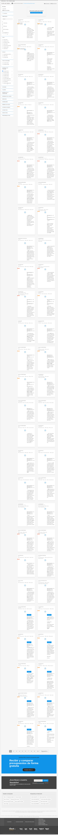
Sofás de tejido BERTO (34, 801)
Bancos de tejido (6, 799)
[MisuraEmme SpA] (30, 698)
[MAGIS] (51, 669)
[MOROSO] (30, 726)
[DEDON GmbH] (51, 612)
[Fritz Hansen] (51, 639)
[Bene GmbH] (30, 269)
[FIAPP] (51, 379)
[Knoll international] (30, 639)
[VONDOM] (30, 187)
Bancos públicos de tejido (19, 801)
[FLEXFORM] (30, 25)
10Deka (5, 26)
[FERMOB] (51, 698)
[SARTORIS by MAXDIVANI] (51, 297)
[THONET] (30, 430)
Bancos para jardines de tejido (8, 801)
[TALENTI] (30, 535)
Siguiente (44, 751)
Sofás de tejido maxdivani (45, 803)
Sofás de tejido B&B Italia (35, 799)
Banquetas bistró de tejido (15, 799)
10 (38, 751)
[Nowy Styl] (30, 669)
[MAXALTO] (30, 108)
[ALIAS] (51, 483)
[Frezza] (51, 726)
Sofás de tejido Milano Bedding (46, 799)
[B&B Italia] (51, 50)
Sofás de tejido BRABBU (35, 803)
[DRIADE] (30, 612)
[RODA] (51, 135)
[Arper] (30, 352)
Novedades (5, 13)
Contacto (29, 642)
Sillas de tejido (6, 803)
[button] (7, 16)
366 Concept (5, 29)
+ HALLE (5, 23)
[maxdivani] (30, 455)
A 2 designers (6, 32)
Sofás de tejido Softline (43, 801)
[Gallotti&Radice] (51, 212)
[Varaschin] (51, 560)
